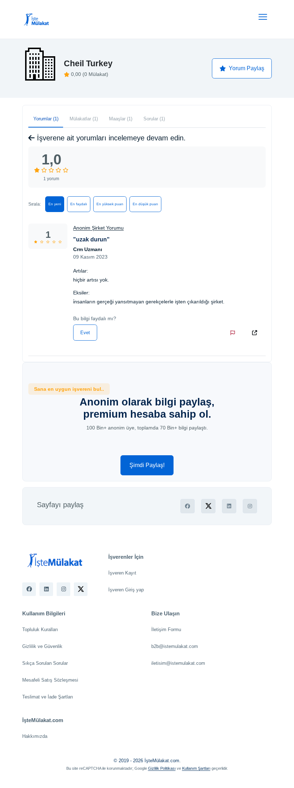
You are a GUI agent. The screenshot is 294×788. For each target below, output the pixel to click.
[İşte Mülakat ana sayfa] (36, 19)
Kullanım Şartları (196, 768)
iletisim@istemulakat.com (178, 663)
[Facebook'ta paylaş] (187, 506)
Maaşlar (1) (120, 118)
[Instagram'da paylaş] (250, 506)
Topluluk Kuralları (40, 629)
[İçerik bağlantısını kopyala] (256, 332)
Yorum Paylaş (246, 68)
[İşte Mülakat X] (80, 589)
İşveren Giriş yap (126, 589)
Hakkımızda (34, 736)
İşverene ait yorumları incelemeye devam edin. (110, 138)
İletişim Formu (166, 629)
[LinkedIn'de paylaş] (229, 506)
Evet (85, 332)
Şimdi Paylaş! (147, 465)
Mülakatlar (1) (84, 118)
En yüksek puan (109, 204)
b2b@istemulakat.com (174, 646)
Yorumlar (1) (45, 118)
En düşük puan (145, 204)
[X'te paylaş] (208, 506)
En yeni (54, 204)
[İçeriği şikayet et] (234, 332)
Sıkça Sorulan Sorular (45, 663)
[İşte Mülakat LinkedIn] (46, 589)
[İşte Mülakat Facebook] (29, 589)
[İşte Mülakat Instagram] (63, 589)
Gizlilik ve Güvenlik (42, 646)
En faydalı (78, 204)
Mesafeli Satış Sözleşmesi (50, 680)
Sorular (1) (154, 118)
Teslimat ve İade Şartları (47, 697)
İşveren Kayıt (122, 573)
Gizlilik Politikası (162, 768)
